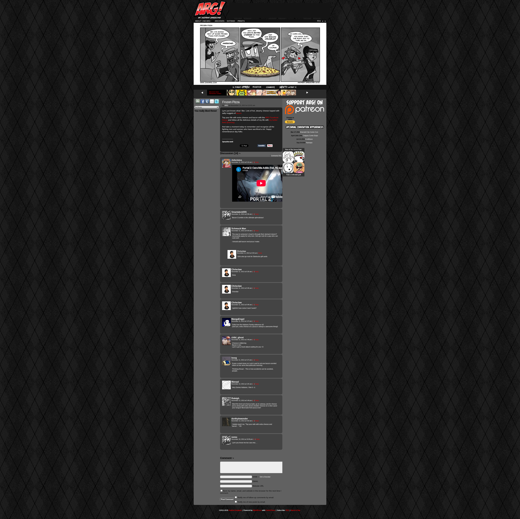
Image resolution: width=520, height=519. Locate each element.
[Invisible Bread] (288, 167)
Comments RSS (276, 156)
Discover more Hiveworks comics (215, 92)
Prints (241, 21)
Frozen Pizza (230, 102)
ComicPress (270, 510)
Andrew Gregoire (235, 510)
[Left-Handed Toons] (288, 156)
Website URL (258, 486)
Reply (257, 162)
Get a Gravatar (265, 477)
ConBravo (309, 139)
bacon (238, 113)
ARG (226, 105)
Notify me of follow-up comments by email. (256, 497)
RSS (319, 21)
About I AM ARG (203, 21)
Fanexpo (309, 143)
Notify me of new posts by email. (251, 502)
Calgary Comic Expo (310, 136)
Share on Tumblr (261, 145)
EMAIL (255, 481)
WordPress (257, 510)
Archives (219, 21)
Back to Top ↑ (296, 510)
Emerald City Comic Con (309, 132)
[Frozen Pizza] (260, 83)
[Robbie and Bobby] (299, 156)
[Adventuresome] (299, 167)
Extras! (231, 21)
